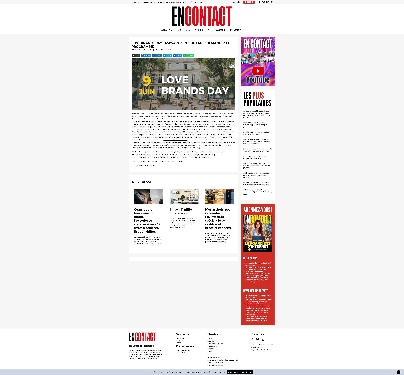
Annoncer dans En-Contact (216, 362)
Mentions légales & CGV (215, 365)
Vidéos (210, 351)
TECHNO (199, 30)
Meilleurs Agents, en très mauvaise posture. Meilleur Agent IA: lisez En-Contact (256, 175)
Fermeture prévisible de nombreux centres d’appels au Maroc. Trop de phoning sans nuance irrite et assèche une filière (257, 114)
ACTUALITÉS (166, 30)
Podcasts (211, 349)
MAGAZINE (220, 30)
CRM (188, 30)
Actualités (211, 341)
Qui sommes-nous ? (214, 357)
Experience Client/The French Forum (263, 345)
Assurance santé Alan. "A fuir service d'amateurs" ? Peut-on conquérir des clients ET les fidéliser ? (256, 141)
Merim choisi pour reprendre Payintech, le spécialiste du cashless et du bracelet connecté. (218, 218)
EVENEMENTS (236, 30)
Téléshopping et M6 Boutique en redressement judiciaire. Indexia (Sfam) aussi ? (257, 192)
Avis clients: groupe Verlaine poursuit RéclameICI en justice (256, 133)
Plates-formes (212, 346)
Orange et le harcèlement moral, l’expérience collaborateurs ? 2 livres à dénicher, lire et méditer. (147, 220)
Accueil (210, 338)
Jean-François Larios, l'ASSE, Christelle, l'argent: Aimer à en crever (257, 157)
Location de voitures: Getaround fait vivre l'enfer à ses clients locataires (256, 183)
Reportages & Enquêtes (215, 344)
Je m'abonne (249, 2)
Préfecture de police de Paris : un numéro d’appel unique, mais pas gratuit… (255, 124)
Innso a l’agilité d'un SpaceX (181, 211)
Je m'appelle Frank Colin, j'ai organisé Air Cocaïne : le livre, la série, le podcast (257, 150)
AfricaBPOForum (256, 347)
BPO (179, 30)
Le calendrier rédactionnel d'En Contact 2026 (223, 360)
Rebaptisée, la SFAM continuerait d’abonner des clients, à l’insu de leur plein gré (256, 165)
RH (209, 30)
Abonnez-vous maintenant (240, 372)
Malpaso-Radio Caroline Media (261, 350)
